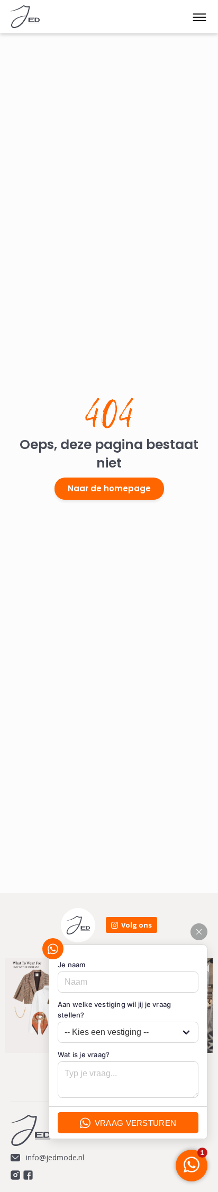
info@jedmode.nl (55, 1157)
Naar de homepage (109, 488)
